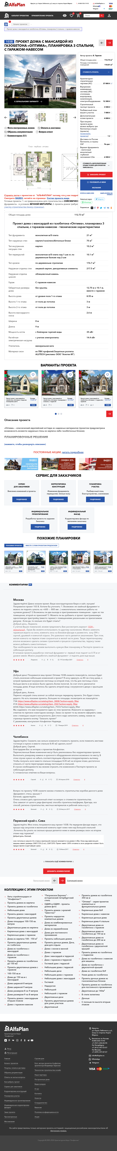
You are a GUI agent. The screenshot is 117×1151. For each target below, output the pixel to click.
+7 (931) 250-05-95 (99, 1043)
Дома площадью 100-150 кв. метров (21, 922)
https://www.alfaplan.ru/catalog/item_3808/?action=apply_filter (48, 701)
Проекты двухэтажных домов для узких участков (59, 1002)
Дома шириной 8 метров (19, 983)
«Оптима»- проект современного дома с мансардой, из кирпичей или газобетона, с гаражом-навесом (56, 568)
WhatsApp (87, 202)
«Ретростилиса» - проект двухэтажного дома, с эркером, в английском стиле (12, 567)
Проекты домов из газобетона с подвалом (97, 953)
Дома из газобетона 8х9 (94, 971)
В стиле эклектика (91, 994)
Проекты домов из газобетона (22, 906)
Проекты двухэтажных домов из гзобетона (21, 943)
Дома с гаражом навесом (20, 1004)
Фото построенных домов (21, 128)
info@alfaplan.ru (100, 3)
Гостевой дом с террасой (57, 963)
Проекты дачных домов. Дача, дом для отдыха (60, 943)
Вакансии (38, 1107)
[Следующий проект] (62, 880)
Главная (7, 1059)
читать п (67, 452)
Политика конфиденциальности (46, 1112)
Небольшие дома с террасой (59, 967)
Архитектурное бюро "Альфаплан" (12, 1035)
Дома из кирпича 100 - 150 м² (22, 939)
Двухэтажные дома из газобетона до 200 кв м (93, 938)
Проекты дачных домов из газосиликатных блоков (95, 979)
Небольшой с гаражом (56, 993)
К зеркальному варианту (26, 102)
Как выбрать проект (12, 1082)
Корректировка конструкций (15, 1091)
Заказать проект (98, 175)
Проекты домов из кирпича (21, 903)
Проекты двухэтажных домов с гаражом (22, 968)
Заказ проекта (9, 1112)
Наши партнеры (41, 1075)
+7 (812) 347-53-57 (99, 1047)
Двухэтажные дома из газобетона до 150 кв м (93, 932)
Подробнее (16, 389)
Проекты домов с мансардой (21, 914)
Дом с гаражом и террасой (58, 960)
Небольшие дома (16, 910)
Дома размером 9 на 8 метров (22, 994)
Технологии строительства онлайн (48, 1070)
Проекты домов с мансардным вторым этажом (22, 999)
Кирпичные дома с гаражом (21, 935)
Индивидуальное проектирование (17, 1101)
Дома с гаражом (53, 952)
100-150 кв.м (13, 973)
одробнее (78, 452)
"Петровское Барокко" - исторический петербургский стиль (59, 898)
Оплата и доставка (50, 128)
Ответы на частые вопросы (14, 1077)
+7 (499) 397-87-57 (99, 1052)
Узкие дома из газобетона (95, 975)
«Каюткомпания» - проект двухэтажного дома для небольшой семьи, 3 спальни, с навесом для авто (34, 568)
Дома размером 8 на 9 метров (22, 991)
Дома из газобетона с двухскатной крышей (93, 966)
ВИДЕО (19, 198)
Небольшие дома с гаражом (59, 975)
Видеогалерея (40, 1084)
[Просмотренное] (65, 15)
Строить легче (12, 195)
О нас (37, 1089)
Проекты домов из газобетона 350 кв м (97, 896)
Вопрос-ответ (46, 131)
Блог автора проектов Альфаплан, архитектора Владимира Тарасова (48, 1064)
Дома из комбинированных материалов (58, 924)
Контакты (38, 1093)
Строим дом (39, 1059)
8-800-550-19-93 (83, 3)
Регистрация (12, 1053)
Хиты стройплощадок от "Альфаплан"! (19, 897)
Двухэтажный (51, 1007)
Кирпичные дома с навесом (95, 914)
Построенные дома (42, 1079)
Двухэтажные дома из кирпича (22, 927)
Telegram (100, 199)
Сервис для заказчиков (58, 475)
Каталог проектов (20, 16)
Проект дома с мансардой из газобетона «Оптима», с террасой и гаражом (92, 400)
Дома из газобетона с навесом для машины (97, 959)
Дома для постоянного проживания (56, 934)
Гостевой (49, 982)
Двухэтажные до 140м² (93, 991)
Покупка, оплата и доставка (14, 1068)
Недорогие (50, 986)
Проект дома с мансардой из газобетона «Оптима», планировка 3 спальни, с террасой (54, 400)
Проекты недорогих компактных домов (54, 917)
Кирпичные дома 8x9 (92, 910)
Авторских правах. (58, 1131)
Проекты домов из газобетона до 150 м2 (22, 962)
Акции (37, 1117)
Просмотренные (10, 1117)
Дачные (85, 998)
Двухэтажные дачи (54, 997)
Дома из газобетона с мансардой (18, 950)
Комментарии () (17, 135)
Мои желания (9, 1121)
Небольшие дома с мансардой (60, 978)
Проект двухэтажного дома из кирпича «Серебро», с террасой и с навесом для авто (79, 567)
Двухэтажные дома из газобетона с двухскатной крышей (95, 946)
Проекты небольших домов (58, 939)
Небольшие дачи (53, 971)
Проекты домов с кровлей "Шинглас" (58, 911)
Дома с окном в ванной (56, 949)
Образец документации (20, 131)
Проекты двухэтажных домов (21, 918)
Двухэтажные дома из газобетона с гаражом (93, 926)
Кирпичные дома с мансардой (22, 931)
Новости (38, 1098)
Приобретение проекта (42, 16)
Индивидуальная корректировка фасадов (16, 1106)
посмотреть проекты (85, 134)
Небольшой (50, 989)
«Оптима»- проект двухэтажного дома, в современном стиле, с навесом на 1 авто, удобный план (101, 567)
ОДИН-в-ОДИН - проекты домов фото (57, 905)
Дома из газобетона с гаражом (18, 956)
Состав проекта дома (58, 198)
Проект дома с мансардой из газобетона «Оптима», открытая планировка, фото (16, 400)
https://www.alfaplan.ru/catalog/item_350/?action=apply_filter (48, 704)
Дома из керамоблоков (56, 929)
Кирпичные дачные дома (94, 918)
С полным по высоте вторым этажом (96, 1003)
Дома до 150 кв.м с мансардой (17, 978)
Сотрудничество (41, 1103)
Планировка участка (12, 1096)
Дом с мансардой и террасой (59, 956)
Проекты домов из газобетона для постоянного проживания (97, 986)
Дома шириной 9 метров (19, 987)
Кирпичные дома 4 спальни (95, 921)
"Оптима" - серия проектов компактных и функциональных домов (95, 904)
